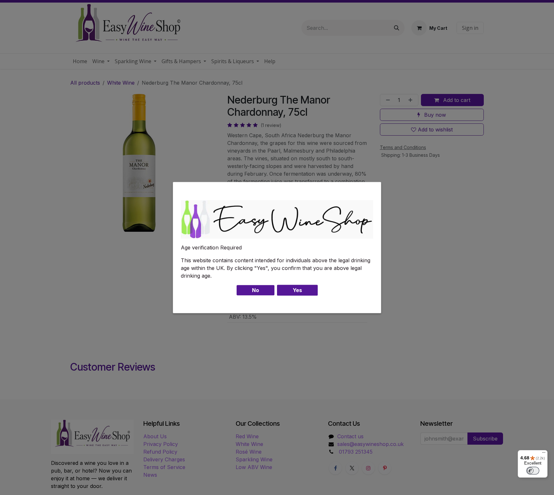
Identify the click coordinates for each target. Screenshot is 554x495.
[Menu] (544, 454)
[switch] (532, 470)
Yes (297, 290)
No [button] (255, 290)
